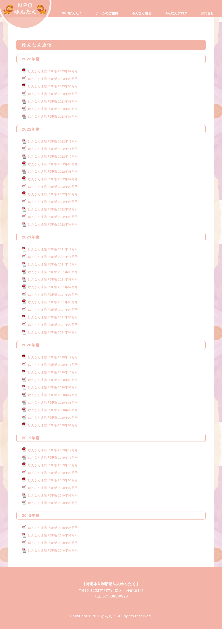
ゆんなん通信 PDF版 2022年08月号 (53, 171)
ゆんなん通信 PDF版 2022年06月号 (53, 186)
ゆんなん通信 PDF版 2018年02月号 (53, 542)
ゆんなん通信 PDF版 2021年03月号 (53, 317)
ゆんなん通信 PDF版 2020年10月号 (53, 372)
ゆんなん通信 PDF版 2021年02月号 (53, 324)
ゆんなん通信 (141, 13)
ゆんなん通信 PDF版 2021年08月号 (53, 279)
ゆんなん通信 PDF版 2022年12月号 (53, 141)
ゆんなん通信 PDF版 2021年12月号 (53, 249)
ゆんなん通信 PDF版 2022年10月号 (53, 156)
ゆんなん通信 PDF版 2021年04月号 (53, 309)
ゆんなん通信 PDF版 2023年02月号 (53, 109)
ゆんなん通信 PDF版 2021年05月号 (53, 302)
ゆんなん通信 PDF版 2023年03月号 (53, 101)
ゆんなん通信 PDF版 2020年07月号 (53, 395)
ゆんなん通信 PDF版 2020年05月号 (53, 410)
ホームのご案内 (106, 13)
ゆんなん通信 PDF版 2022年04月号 (53, 201)
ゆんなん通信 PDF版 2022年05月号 (53, 194)
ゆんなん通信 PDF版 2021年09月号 (53, 272)
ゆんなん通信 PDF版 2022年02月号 (53, 216)
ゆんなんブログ (175, 13)
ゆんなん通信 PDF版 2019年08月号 (53, 480)
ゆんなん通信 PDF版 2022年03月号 (53, 209)
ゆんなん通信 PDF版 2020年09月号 (53, 380)
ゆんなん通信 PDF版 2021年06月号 (53, 294)
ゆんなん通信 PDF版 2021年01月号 (53, 332)
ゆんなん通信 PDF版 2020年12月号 (53, 357)
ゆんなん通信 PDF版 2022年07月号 (53, 179)
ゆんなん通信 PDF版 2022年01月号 (53, 224)
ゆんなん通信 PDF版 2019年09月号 (53, 472)
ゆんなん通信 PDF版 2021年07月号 (53, 287)
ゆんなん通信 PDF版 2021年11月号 (53, 256)
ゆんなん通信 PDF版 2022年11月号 (53, 148)
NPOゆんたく (72, 13)
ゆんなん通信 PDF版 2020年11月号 (53, 364)
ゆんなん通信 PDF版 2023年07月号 (53, 71)
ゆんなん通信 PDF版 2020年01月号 (53, 425)
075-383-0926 (115, 596)
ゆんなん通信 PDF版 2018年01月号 (53, 550)
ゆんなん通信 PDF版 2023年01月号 (53, 116)
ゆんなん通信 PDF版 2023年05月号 (53, 86)
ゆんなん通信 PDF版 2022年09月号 (53, 164)
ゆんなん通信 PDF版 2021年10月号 (53, 264)
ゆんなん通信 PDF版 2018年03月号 (53, 535)
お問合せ (207, 13)
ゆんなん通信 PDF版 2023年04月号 (53, 93)
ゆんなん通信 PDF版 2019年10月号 (53, 465)
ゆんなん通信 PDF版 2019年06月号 (53, 495)
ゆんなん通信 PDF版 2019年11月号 (53, 457)
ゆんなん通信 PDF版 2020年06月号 (53, 402)
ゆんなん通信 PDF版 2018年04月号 (53, 527)
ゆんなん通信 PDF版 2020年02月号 (53, 417)
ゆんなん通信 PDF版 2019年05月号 (53, 503)
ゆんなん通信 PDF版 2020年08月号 (53, 387)
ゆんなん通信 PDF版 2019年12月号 (53, 450)
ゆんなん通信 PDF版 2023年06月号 (53, 78)
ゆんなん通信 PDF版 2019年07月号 (53, 487)
